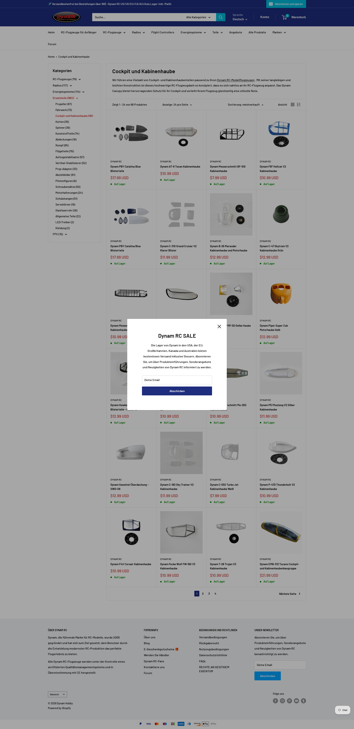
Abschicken (177, 391)
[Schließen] (219, 326)
